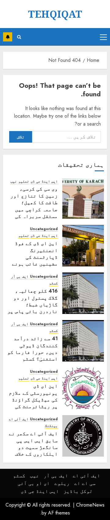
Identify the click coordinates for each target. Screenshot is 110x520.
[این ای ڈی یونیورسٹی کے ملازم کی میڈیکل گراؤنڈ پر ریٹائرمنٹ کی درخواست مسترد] (83, 388)
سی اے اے (85, 483)
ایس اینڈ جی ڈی (44, 181)
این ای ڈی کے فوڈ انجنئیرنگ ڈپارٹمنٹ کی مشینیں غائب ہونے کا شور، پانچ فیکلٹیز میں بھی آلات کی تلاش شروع (35, 264)
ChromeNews (90, 504)
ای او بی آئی (34, 483)
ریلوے (62, 483)
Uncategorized (44, 229)
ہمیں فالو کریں (7, 36)
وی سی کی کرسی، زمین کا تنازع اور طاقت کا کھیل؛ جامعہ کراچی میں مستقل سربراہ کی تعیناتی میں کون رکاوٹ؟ (34, 209)
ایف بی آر (19, 276)
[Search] (19, 37)
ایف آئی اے (18, 419)
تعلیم (23, 181)
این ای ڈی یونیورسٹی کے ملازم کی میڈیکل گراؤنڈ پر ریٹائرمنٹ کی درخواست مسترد (33, 400)
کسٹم (53, 283)
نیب (13, 181)
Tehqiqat (55, 13)
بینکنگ (51, 426)
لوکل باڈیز (78, 491)
